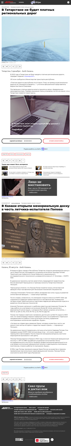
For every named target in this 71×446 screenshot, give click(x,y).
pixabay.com (12, 62)
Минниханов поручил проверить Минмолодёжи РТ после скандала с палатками (53, 174)
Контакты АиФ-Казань (56, 409)
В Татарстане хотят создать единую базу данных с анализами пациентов (36, 125)
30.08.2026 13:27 (6, 203)
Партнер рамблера (29, 439)
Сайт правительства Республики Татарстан (13, 258)
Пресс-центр (32, 407)
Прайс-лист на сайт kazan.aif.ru (43, 411)
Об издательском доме (20, 407)
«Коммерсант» (29, 76)
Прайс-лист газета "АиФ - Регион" (23, 411)
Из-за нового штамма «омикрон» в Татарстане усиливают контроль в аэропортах (21, 173)
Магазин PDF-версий (43, 407)
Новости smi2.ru (7, 196)
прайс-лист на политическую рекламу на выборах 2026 (29, 413)
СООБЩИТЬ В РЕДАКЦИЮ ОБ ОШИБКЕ (55, 413)
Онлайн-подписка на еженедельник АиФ (25, 409)
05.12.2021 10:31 (5, 7)
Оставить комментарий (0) (56, 141)
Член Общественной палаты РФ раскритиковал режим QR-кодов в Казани (20, 167)
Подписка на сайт (43, 409)
